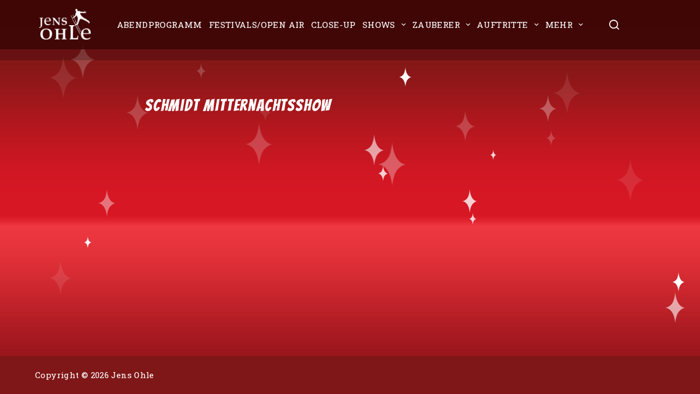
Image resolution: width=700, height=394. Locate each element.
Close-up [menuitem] (333, 24)
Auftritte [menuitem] (502, 24)
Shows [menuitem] (379, 24)
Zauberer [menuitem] (436, 24)
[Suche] (614, 25)
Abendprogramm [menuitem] (159, 24)
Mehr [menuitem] (559, 24)
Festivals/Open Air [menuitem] (257, 24)
